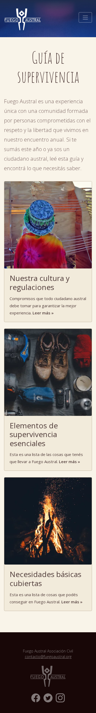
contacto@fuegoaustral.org (48, 656)
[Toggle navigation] (85, 17)
